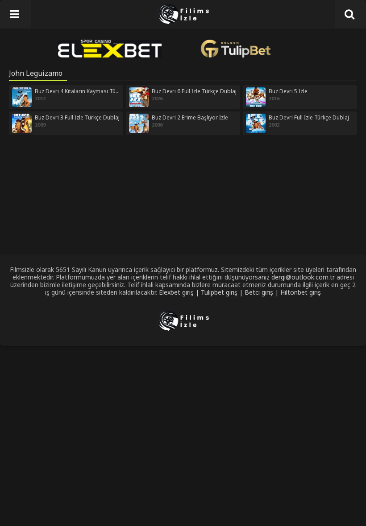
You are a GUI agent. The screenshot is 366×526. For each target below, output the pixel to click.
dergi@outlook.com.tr (303, 277)
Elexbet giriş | (180, 292)
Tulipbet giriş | (223, 292)
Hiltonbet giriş (300, 292)
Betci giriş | (262, 292)
